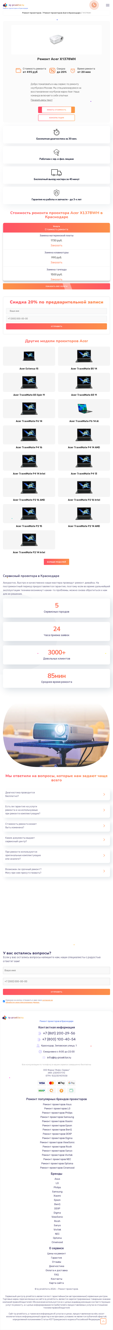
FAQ (56, 1274)
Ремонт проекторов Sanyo (57, 1150)
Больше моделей (56, 562)
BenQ (57, 1204)
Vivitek (57, 1229)
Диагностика (56, 1266)
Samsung (57, 1191)
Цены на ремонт (56, 1253)
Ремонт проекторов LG (57, 1108)
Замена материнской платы (56, 235)
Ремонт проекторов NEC (57, 1159)
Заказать (56, 245)
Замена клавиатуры (57, 252)
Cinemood (57, 1242)
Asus (57, 1179)
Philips (57, 1187)
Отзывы (56, 1262)
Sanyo (57, 1225)
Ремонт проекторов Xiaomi (57, 1121)
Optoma (57, 1238)
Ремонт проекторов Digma (57, 1138)
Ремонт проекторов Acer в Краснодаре (62, 13)
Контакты (56, 1279)
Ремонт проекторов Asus (57, 1104)
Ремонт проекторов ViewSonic (57, 1142)
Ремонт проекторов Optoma (57, 1163)
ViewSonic (57, 1216)
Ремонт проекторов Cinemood (57, 1167)
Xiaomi (57, 1195)
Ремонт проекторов (31, 13)
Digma (57, 1212)
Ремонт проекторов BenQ (57, 1129)
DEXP (57, 1208)
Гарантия (56, 1257)
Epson (57, 1200)
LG (57, 1183)
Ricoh (57, 1221)
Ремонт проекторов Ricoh (57, 1146)
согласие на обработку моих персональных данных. (29, 1001)
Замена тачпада (57, 269)
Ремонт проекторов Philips (57, 1112)
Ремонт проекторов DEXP (57, 1134)
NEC (57, 1233)
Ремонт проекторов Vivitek (57, 1155)
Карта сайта (56, 1283)
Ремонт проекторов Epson (57, 1125)
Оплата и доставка (57, 1270)
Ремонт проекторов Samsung (57, 1117)
